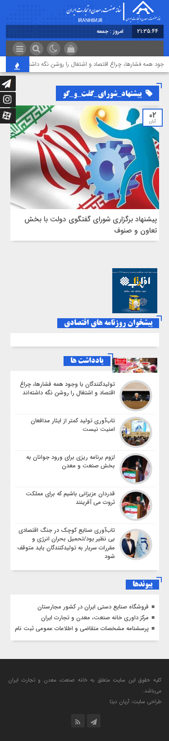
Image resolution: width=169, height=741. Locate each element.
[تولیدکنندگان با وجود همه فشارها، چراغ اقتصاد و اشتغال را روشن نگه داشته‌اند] (85, 396)
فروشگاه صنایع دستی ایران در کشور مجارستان (93, 607)
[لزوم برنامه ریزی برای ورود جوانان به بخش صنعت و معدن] (85, 469)
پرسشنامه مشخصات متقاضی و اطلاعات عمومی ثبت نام (82, 628)
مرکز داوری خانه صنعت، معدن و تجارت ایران (95, 617)
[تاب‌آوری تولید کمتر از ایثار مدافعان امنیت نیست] (85, 432)
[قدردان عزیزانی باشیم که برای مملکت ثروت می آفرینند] (85, 505)
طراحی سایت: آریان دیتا (135, 701)
